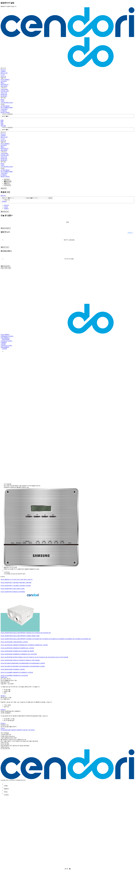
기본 (6, 268)
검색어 (5, 116)
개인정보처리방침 (6, 730)
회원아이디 (6, 198)
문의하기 (3, 695)
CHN (2, 124)
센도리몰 (3, 125)
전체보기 (130, 232)
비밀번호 (29, 198)
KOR (2, 120)
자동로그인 (7, 199)
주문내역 (6, 205)
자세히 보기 (4, 677)
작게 (2, 268)
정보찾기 (4, 201)
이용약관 (13, 730)
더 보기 (3, 728)
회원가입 (3, 195)
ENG (2, 123)
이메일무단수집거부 (22, 730)
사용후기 (6, 208)
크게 (9, 268)
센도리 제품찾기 (5, 334)
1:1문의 (6, 207)
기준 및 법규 (31, 730)
